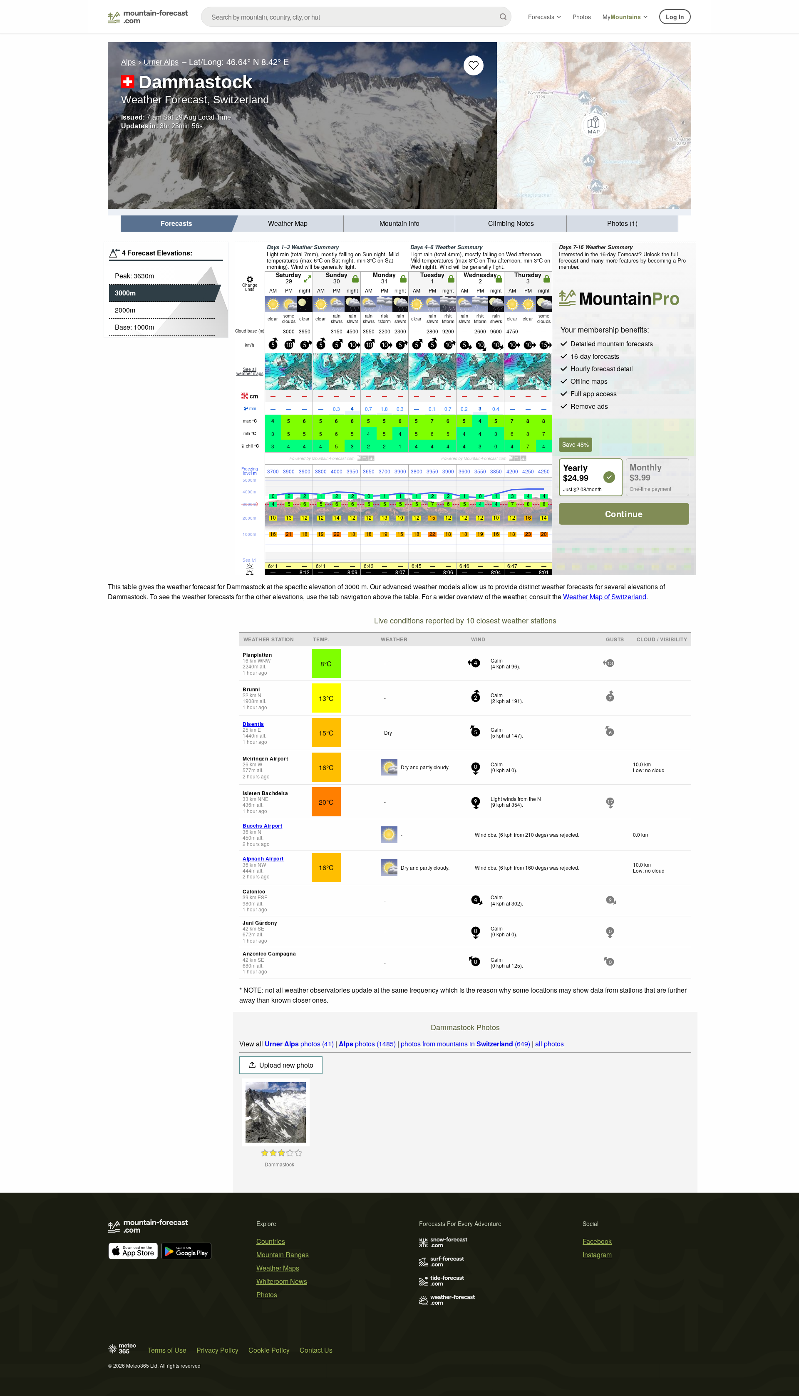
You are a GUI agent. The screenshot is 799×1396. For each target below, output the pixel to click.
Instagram (597, 1254)
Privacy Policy (217, 1350)
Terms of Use (167, 1350)
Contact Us (316, 1350)
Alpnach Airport (263, 858)
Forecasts (541, 17)
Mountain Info (399, 223)
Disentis (253, 724)
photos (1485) (367, 1043)
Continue (624, 514)
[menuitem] (176, 223)
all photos (549, 1043)
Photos (582, 17)
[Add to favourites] (474, 65)
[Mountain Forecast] (148, 16)
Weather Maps (277, 1268)
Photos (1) (622, 223)
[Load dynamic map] (594, 125)
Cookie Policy (269, 1350)
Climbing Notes (511, 223)
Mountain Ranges (282, 1254)
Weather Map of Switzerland (604, 596)
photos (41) (299, 1043)
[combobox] (356, 17)
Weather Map (288, 223)
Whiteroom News (281, 1281)
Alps (128, 62)
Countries (270, 1241)
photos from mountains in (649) (465, 1043)
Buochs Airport (262, 825)
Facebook (597, 1241)
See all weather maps (249, 371)
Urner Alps (161, 62)
